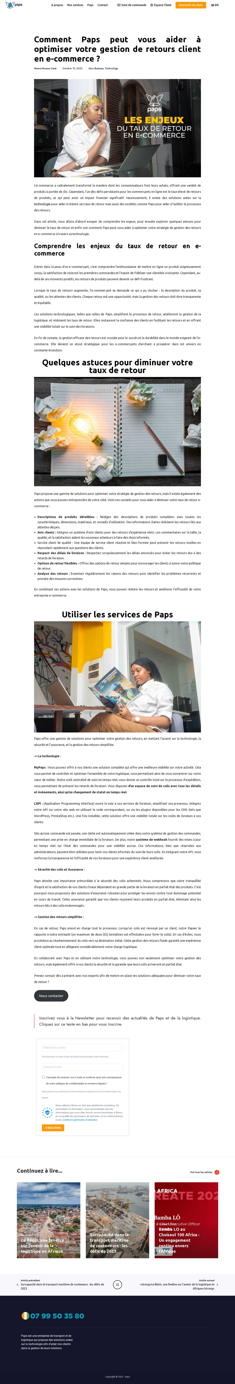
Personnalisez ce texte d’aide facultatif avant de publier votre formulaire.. (76, 1056)
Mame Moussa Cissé (45, 68)
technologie (42, 204)
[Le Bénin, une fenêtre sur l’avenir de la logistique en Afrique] (48, 1220)
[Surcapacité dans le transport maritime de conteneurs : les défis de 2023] (117, 1220)
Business (99, 68)
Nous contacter (51, 996)
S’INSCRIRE (53, 1127)
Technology (111, 68)
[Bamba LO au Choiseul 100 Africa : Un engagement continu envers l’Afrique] (186, 1220)
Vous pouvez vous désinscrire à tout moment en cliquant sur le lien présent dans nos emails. (81, 1094)
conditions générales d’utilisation (79, 1119)
